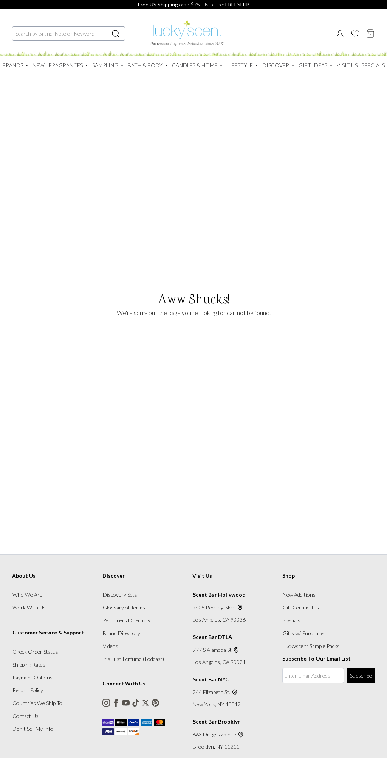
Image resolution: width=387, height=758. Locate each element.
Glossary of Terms (124, 607)
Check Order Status (35, 651)
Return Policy (27, 690)
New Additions (299, 594)
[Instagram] (106, 703)
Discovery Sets (120, 594)
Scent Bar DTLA (212, 637)
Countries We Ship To (37, 703)
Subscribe (361, 675)
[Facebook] (116, 703)
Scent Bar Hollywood (219, 594)
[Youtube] (126, 703)
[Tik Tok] (135, 703)
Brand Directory (121, 633)
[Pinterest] (155, 703)
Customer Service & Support (48, 632)
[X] (145, 703)
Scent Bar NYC (211, 679)
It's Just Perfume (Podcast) (133, 659)
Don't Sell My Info (32, 729)
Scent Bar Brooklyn (217, 721)
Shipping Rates (28, 664)
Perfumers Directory (126, 620)
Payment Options (32, 677)
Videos (110, 646)
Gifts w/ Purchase (303, 633)
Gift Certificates (301, 607)
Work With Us (29, 607)
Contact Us (25, 716)
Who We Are (27, 594)
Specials (291, 620)
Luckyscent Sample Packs (311, 646)
